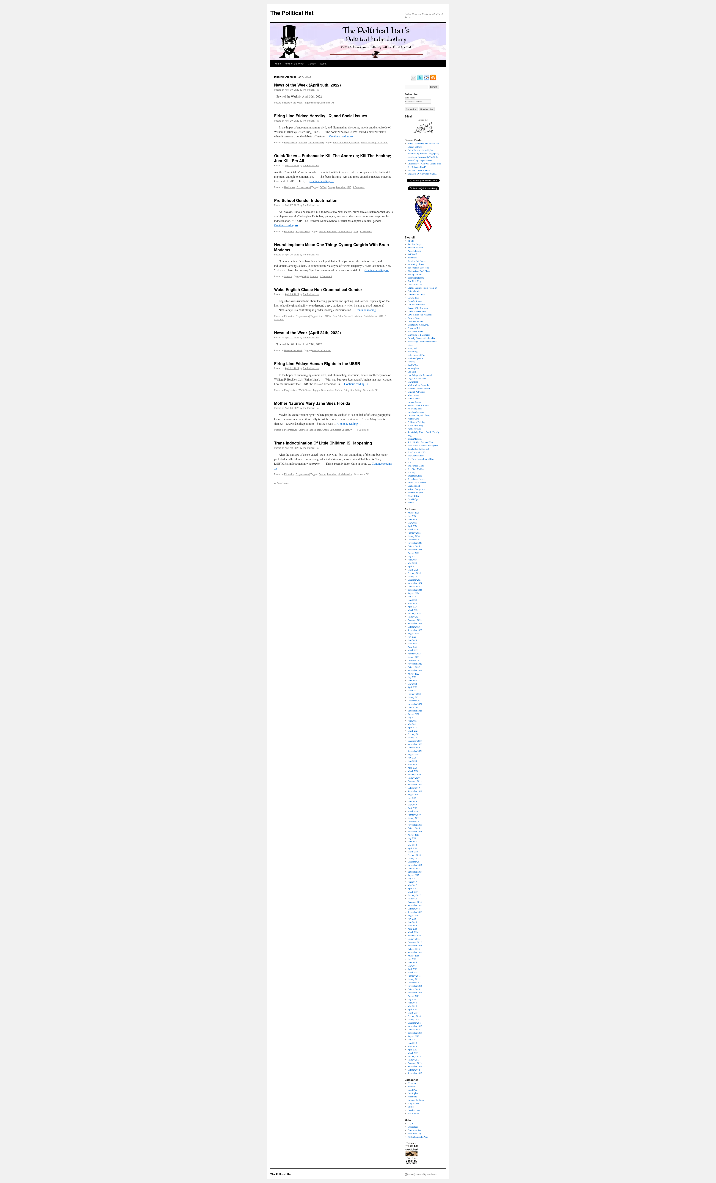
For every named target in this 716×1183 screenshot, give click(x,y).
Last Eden (412, 371)
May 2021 (412, 723)
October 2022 (414, 666)
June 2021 (412, 720)
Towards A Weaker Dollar (419, 170)
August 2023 (413, 633)
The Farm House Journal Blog (421, 458)
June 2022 (412, 680)
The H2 (411, 462)
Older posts (281, 483)
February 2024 (414, 613)
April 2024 (412, 606)
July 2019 (412, 797)
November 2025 (415, 542)
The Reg (411, 472)
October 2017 (414, 868)
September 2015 (415, 952)
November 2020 (415, 744)
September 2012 (415, 1073)
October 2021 (414, 707)
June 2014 (412, 1002)
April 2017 (412, 888)
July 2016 (412, 918)
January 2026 (414, 536)
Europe (331, 187)
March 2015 (413, 972)
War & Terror (305, 390)
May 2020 (412, 764)
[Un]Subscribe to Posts (418, 1136)
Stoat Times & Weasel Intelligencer (423, 445)
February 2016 (414, 935)
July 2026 (412, 515)
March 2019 (413, 811)
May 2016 (412, 925)
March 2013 (413, 1052)
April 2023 (412, 646)
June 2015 (412, 962)
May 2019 (412, 804)
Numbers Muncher (416, 411)
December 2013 (415, 1022)
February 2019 (414, 814)
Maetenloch (413, 381)
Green (325, 429)
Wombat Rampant (415, 492)
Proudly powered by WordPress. (422, 1174)
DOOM (323, 187)
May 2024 (412, 603)
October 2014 (414, 989)
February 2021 (414, 734)
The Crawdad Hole (416, 455)
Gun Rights (413, 1093)
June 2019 (412, 801)
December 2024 (415, 579)
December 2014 (415, 982)
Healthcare (289, 187)
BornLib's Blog (414, 280)
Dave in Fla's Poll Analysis (420, 314)
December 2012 (415, 1062)
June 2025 (412, 559)
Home (277, 63)
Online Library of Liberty (419, 415)
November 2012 (415, 1066)
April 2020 (412, 767)
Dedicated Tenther (415, 321)
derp (321, 316)
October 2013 (414, 1029)
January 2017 (414, 898)
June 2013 (412, 1042)
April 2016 (412, 928)
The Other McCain (416, 468)
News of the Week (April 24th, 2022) (307, 332)
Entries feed (413, 1126)
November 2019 (415, 784)
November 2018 (415, 824)
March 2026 (413, 529)
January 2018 (414, 858)
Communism (327, 390)
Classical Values (415, 284)
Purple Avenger (414, 428)
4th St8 (411, 240)
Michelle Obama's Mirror (419, 388)
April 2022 (412, 687)
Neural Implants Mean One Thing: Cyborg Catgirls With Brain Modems (331, 247)
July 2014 (412, 999)
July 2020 (412, 757)
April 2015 (412, 968)
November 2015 (415, 945)
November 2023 (415, 623)
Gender (322, 231)
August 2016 (413, 915)
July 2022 (412, 676)
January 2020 (414, 777)
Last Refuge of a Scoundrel (420, 374)
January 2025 (414, 576)
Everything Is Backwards (419, 334)
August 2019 (413, 794)
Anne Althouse (414, 250)
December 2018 (415, 821)
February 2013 (414, 1056)
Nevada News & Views (418, 405)
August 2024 (413, 593)
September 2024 (415, 589)
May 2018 (412, 844)
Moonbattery (413, 395)
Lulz (332, 429)
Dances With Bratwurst (418, 307)
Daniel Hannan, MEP (417, 311)
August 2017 (413, 874)
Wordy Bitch (413, 495)
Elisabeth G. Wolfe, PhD (418, 324)
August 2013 (413, 1036)
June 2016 (412, 921)
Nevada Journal (414, 401)
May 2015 (412, 965)
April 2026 (412, 525)
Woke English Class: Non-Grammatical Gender (318, 289)
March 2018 (413, 851)
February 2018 (414, 854)
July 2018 (412, 838)
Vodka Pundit (414, 485)
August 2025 (413, 552)
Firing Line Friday (341, 142)
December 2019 (415, 781)
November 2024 (415, 583)
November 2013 (415, 1026)
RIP (349, 187)
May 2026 (412, 522)
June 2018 (412, 841)
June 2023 (412, 640)
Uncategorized (315, 142)
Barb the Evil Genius (417, 260)
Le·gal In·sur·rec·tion (417, 378)
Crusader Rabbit (415, 301)
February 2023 (414, 653)
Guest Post (412, 1089)
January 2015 (414, 979)
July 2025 (412, 556)
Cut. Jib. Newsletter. (416, 304)
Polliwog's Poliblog (416, 421)
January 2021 (414, 737)
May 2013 (412, 1046)
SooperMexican (415, 438)
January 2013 (414, 1059)
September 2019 (415, 791)
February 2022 (414, 693)
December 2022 (415, 660)
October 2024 (414, 586)
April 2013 (412, 1049)
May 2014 (412, 1005)
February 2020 (414, 774)
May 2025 (412, 562)
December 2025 (415, 539)
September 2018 (415, 831)
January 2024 (414, 616)
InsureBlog (412, 351)
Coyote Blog (413, 297)
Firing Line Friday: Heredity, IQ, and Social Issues (320, 115)
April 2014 (412, 1009)
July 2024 (412, 596)
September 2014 (415, 992)
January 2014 (414, 1019)
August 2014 (413, 995)
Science (303, 142)
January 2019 (414, 817)
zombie (411, 502)
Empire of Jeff (414, 327)
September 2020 (415, 750)
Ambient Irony (414, 244)
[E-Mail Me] (414, 79)
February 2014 (414, 1015)
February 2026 (414, 532)
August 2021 (413, 713)
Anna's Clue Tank (415, 247)
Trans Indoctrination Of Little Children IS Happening (323, 443)
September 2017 (415, 871)
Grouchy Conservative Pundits (421, 338)
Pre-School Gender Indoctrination (305, 200)
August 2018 (413, 834)
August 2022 (413, 673)
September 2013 (415, 1032)
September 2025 (415, 549)
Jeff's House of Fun (416, 354)
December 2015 (415, 942)
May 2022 (412, 683)
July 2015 (412, 958)
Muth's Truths (414, 398)
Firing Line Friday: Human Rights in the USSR (317, 363)
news (315, 102)
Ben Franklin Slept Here (418, 267)
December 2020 (415, 740)
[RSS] (433, 79)
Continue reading (341, 136)
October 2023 (414, 626)
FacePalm (337, 316)
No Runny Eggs (415, 408)
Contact (312, 63)
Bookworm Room (416, 277)
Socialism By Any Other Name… (422, 173)
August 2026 (413, 512)
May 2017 (412, 885)
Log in (410, 1123)
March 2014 (413, 1012)
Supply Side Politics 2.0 (418, 448)
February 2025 (414, 572)
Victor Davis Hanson (417, 482)
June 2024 (412, 599)
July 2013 (412, 1039)
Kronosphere (413, 368)
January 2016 (414, 938)
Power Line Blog (415, 425)
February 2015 (414, 975)
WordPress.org (414, 1133)
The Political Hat (292, 13)
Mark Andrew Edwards (418, 385)
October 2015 (414, 948)
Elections (412, 1086)
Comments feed (414, 1130)
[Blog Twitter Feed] (420, 79)
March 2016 (413, 932)
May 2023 (412, 643)
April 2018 (412, 848)
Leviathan (341, 187)
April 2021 (412, 727)
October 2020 (414, 747)
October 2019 (414, 787)
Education (289, 231)
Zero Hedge (413, 499)
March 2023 (413, 650)
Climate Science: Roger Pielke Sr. (422, 287)
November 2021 (415, 703)
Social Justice (368, 142)
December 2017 (415, 861)
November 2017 (415, 864)
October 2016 (414, 908)
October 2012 (414, 1069)
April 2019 (412, 807)
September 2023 (415, 630)
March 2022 (413, 690)
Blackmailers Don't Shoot (419, 270)
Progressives (290, 142)
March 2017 (413, 891)
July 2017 (412, 878)
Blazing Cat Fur (415, 274)
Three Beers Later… (416, 478)
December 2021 (415, 700)
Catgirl (305, 276)
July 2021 (412, 717)
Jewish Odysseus (415, 358)
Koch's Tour (413, 364)
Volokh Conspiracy (416, 489)
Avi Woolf (412, 254)
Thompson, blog (415, 475)
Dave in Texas (414, 317)
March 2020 (413, 770)
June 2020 (412, 760)
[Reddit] (427, 79)
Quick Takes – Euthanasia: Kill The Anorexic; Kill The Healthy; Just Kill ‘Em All (332, 158)
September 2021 (415, 710)
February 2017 (414, 895)
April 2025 (412, 566)
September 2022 (415, 670)
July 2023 (412, 636)
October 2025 (414, 546)
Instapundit (412, 348)
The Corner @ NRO (416, 452)
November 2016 (415, 905)
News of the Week (294, 63)
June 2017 (412, 881)
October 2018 (414, 828)
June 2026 (412, 519)
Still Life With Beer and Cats (420, 442)
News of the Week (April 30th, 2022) (307, 85)
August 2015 (413, 955)
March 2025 (413, 569)
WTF (356, 231)
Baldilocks (412, 257)
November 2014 (415, 985)
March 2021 (413, 730)
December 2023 (415, 619)
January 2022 (414, 697)
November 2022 (415, 663)
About (323, 63)
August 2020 (413, 754)
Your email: (410, 97)
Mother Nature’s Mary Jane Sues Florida (312, 403)
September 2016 (415, 911)
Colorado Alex (414, 291)
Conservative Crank (416, 294)
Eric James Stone (415, 331)
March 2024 (413, 609)
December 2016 (415, 901)
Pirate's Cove (413, 418)
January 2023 (414, 656)
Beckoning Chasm (416, 264)
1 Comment (382, 142)
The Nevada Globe (416, 465)
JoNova (411, 361)
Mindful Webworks (416, 391)
